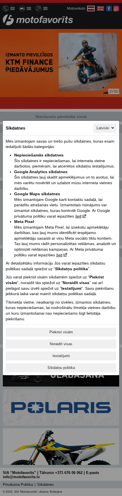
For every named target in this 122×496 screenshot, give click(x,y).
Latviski (102, 128)
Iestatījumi (61, 356)
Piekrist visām (61, 332)
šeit (78, 216)
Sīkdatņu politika (61, 368)
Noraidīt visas (61, 344)
